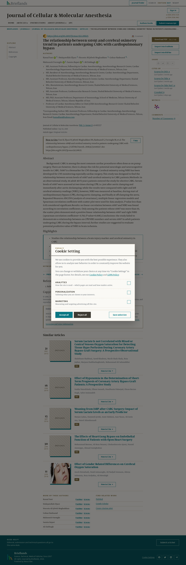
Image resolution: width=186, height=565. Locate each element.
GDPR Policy (113, 275)
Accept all (64, 315)
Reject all (82, 315)
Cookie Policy (96, 275)
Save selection (120, 315)
